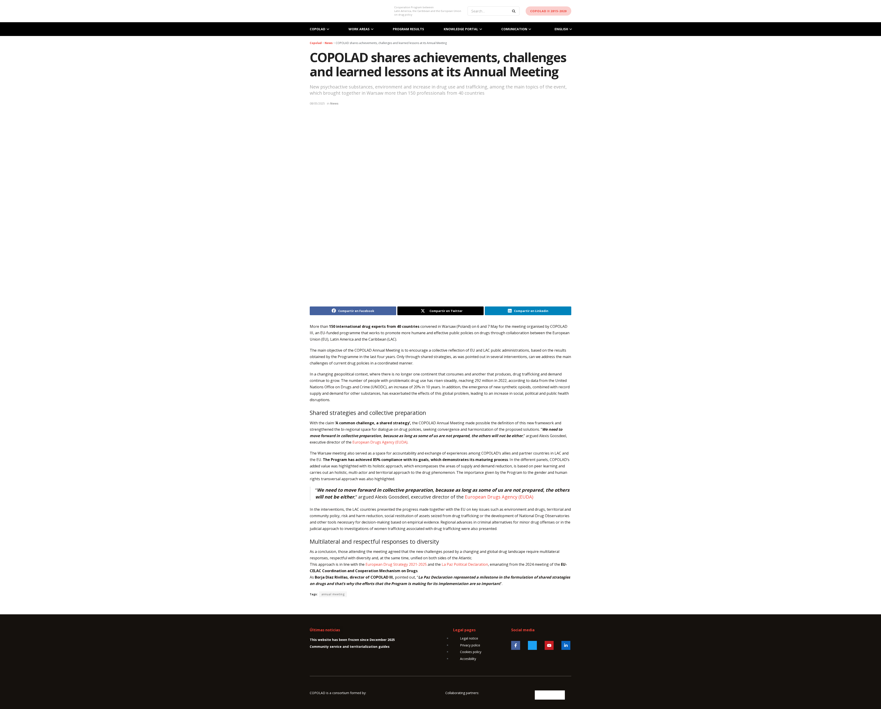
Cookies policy (470, 652)
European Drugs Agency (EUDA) (379, 442)
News (334, 103)
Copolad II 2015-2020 (548, 11)
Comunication (514, 29)
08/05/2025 (317, 103)
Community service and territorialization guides (350, 646)
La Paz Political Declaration (465, 564)
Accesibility (468, 659)
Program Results (408, 29)
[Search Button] (514, 11)
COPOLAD (317, 29)
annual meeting (333, 594)
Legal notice (469, 638)
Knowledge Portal (461, 29)
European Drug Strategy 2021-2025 (396, 564)
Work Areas (359, 29)
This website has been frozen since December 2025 (352, 639)
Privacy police (470, 645)
